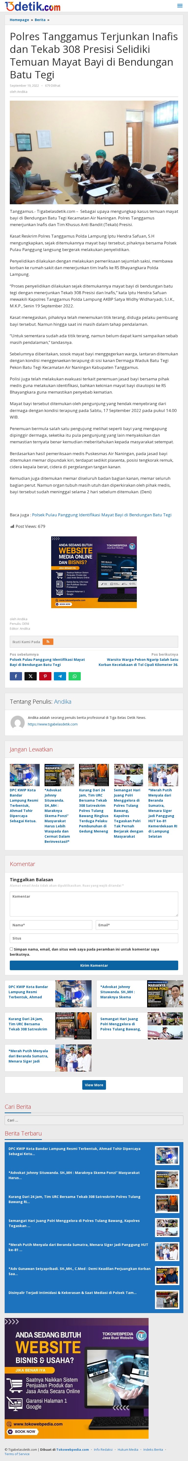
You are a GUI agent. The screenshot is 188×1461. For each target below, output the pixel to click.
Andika (62, 701)
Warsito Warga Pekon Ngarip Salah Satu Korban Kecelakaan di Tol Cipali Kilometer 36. (138, 659)
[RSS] (48, 642)
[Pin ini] (45, 676)
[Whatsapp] (75, 676)
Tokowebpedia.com (72, 1449)
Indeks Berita (153, 1449)
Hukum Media (128, 1449)
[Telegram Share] (60, 676)
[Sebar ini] (16, 676)
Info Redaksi (103, 1449)
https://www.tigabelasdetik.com (53, 724)
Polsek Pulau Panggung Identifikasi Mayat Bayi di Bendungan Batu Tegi (102, 515)
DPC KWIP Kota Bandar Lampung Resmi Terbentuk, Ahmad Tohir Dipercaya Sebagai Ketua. (24, 805)
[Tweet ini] (30, 676)
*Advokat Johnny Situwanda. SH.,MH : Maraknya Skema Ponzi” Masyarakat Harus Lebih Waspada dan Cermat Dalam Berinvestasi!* (57, 816)
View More (94, 1085)
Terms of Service (17, 1454)
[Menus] (179, 6)
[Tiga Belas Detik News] (32, 5)
